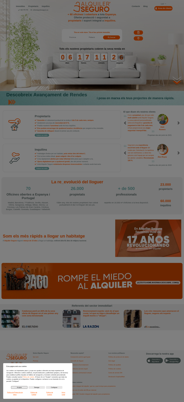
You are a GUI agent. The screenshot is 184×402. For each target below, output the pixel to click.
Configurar (54, 387)
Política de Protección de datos (15, 393)
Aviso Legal (63, 393)
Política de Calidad (34, 393)
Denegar (36, 387)
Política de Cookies (49, 393)
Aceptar (19, 387)
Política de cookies (28, 377)
